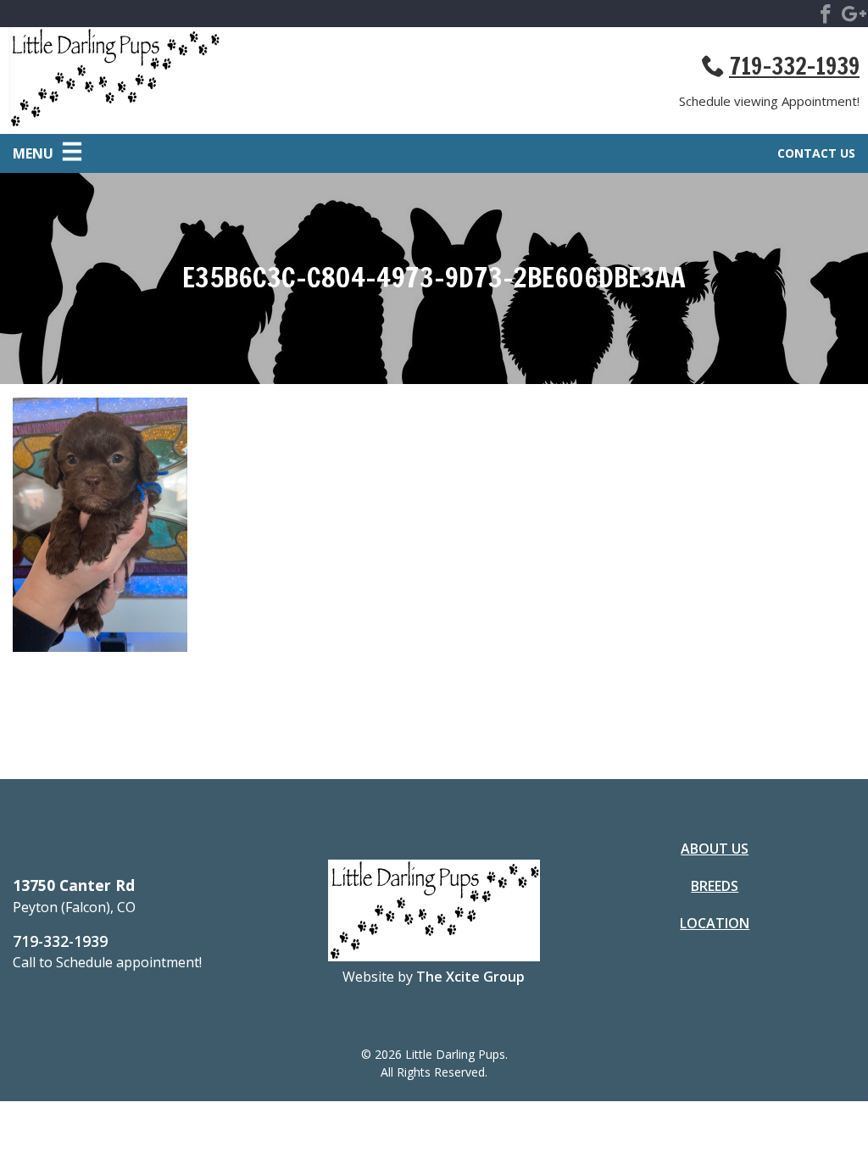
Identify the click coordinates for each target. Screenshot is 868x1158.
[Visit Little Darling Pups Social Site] (826, 17)
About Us (714, 848)
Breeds (714, 886)
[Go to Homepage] (221, 80)
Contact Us (816, 153)
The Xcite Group (470, 976)
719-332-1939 (794, 66)
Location (714, 923)
